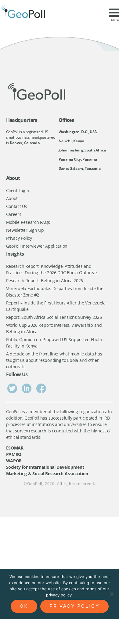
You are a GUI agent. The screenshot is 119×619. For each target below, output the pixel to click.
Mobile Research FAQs (28, 222)
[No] (111, 594)
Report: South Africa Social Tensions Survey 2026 (54, 317)
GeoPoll (34, 483)
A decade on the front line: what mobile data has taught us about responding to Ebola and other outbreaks (54, 360)
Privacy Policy (19, 238)
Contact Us (16, 206)
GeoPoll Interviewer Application (37, 246)
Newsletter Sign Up (25, 230)
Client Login (17, 190)
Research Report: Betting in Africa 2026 (44, 280)
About (12, 198)
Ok (24, 606)
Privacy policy (74, 606)
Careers (13, 214)
